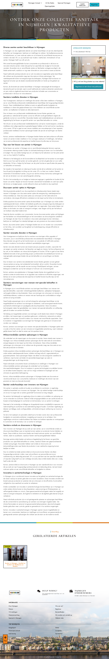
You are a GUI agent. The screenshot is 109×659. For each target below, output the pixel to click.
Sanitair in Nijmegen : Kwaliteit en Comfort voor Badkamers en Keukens (15, 564)
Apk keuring (12, 634)
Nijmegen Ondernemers (83, 592)
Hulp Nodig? (49, 591)
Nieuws (11, 609)
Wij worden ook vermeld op (63, 615)
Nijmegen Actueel (34, 3)
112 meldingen (13, 612)
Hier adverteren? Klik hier (82, 52)
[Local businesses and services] (71, 591)
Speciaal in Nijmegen (15, 618)
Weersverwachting (14, 615)
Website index (59, 618)
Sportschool (58, 634)
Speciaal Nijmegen (64, 3)
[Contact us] (38, 591)
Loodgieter (58, 631)
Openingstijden (50, 6)
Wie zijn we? (59, 606)
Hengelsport (12, 628)
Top (5, 640)
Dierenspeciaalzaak (14, 631)
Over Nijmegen (13, 606)
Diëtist (57, 628)
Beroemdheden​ (59, 612)
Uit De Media (49, 3)
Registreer (58, 609)
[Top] (5, 637)
